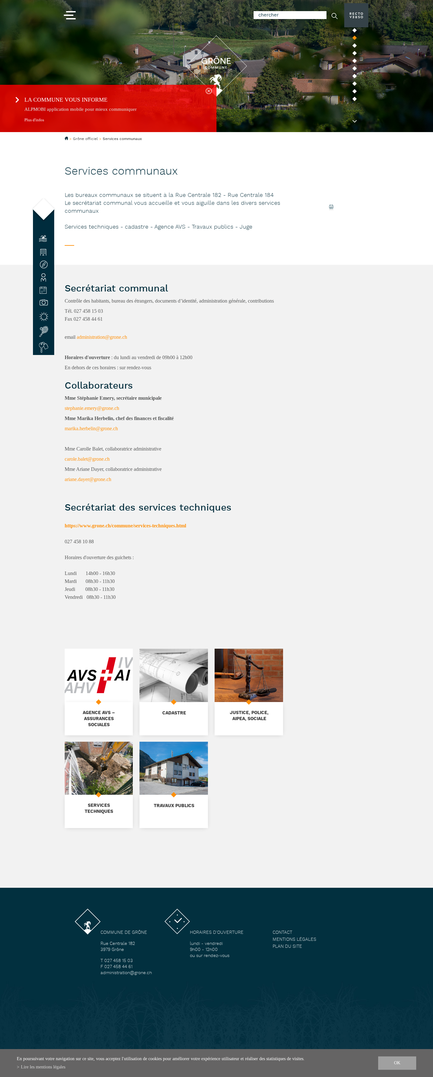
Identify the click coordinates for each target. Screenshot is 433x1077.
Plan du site (287, 947)
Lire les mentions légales (43, 1066)
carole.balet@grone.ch (87, 459)
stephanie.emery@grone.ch (92, 408)
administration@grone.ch (102, 337)
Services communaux (122, 139)
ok (397, 1062)
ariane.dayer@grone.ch (88, 479)
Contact (282, 933)
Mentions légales (294, 940)
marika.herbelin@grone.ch (91, 428)
